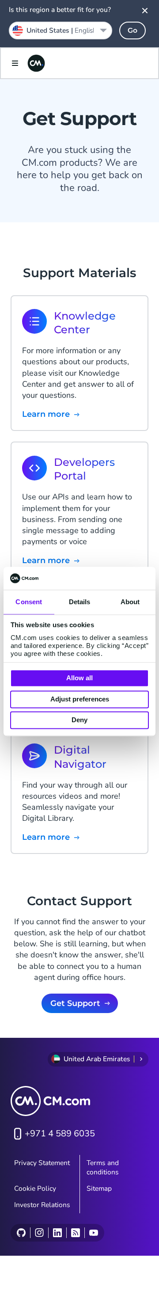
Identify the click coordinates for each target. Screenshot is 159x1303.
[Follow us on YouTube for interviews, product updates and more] (93, 1232)
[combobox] (60, 30)
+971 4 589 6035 (60, 1133)
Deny (79, 720)
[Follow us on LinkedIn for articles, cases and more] (57, 1232)
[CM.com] (36, 63)
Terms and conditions (103, 1167)
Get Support (75, 1003)
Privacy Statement (42, 1163)
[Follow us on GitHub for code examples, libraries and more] (21, 1232)
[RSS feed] (75, 1232)
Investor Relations (42, 1205)
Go (132, 30)
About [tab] (130, 602)
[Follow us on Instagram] (39, 1232)
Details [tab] (80, 602)
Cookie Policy (35, 1188)
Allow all (79, 678)
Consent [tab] (28, 602)
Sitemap (99, 1188)
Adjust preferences (79, 699)
